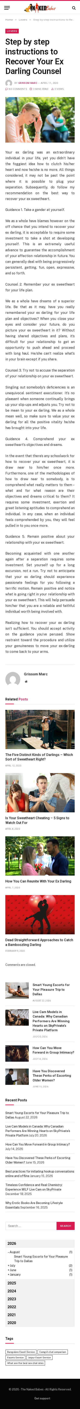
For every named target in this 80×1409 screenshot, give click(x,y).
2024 (11, 1291)
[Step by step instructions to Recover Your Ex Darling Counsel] (40, 120)
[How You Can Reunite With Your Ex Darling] (40, 856)
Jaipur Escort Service (39, 1357)
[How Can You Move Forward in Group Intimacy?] (17, 1053)
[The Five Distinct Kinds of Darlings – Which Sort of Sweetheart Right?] (40, 729)
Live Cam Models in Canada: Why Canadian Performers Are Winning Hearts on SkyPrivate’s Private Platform (51, 1021)
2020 (11, 1322)
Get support (42, 1398)
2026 (11, 1243)
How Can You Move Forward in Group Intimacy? (37, 1144)
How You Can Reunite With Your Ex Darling (38, 881)
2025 (11, 1283)
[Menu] (7, 8)
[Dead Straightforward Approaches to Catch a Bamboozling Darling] (40, 914)
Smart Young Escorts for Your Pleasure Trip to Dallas (51, 989)
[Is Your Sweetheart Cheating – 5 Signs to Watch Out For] (40, 792)
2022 (11, 1307)
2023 (11, 1299)
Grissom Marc (27, 83)
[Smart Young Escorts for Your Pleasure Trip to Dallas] (17, 990)
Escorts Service (15, 1357)
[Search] (73, 8)
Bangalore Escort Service (21, 1352)
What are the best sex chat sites (25, 1363)
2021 (11, 1315)
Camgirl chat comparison (52, 1352)
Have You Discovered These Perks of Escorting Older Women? (52, 1075)
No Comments (18, 89)
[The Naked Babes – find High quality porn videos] (40, 8)
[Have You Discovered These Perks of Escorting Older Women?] (17, 1077)
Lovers (12, 31)
